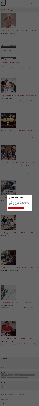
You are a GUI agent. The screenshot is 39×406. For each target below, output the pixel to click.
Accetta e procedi (21, 208)
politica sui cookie (11, 203)
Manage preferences (12, 208)
